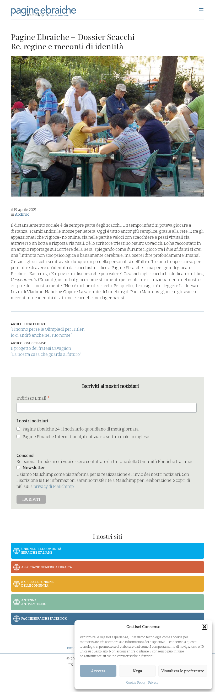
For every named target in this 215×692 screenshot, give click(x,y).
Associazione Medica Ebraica (46, 567)
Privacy (153, 682)
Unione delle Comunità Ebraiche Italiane (41, 550)
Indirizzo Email (33, 398)
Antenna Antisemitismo (33, 602)
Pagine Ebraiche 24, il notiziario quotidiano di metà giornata (81, 429)
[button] (204, 626)
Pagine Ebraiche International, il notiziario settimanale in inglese (86, 436)
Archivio (22, 214)
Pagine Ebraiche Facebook (44, 618)
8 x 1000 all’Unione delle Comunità (37, 583)
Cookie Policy (136, 682)
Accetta (98, 671)
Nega (137, 671)
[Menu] (201, 10)
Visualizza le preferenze (182, 671)
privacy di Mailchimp (54, 486)
